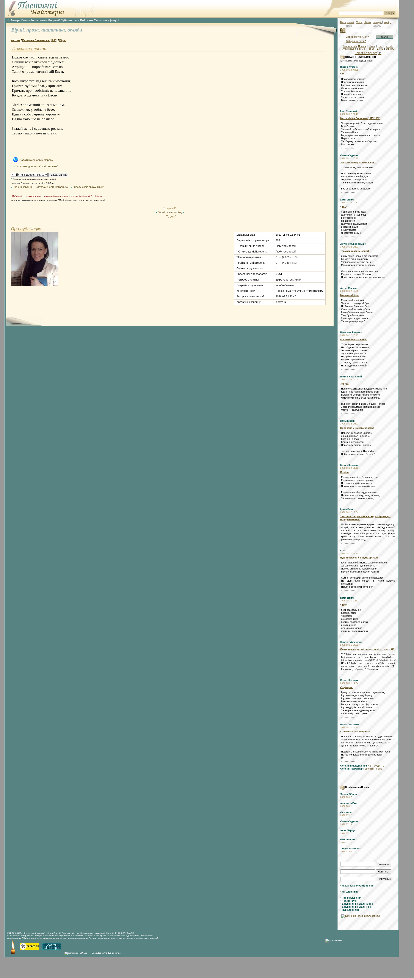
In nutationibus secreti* (353, 339)
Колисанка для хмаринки (355, 731)
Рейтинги (86, 20)
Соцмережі (346, 687)
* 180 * (343, 605)
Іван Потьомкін (349, 111)
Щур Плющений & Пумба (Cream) (359, 557)
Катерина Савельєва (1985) (39, 40)
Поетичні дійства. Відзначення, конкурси (83, 933)
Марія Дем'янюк (349, 724)
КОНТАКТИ (128, 933)
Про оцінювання (23, 187)
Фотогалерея (350, 46)
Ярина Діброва (349, 794)
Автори (15, 20)
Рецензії (54, 20)
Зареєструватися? (357, 36)
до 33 (362, 48)
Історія (389, 46)
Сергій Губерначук (351, 642)
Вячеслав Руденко (351, 332)
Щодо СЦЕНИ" (113, 933)
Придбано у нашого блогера (357, 428)
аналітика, (54, 30)
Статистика (101, 20)
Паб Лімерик (347, 421)
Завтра (344, 383)
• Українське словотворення (357, 885)
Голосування (347, 22)
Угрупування (349, 48)
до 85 (380, 48)
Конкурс (377, 22)
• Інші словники (349, 910)
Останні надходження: (353, 765)
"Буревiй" (169, 208)
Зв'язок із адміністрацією (52, 187)
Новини (362, 46)
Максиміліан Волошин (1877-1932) (360, 118)
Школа (367, 22)
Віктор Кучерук (349, 67)
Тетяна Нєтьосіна (350, 848)
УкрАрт (387, 22)
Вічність (390, 48)
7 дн (370, 765)
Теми (359, 22)
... (383, 765)
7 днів (379, 768)
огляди (74, 30)
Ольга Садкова (349, 155)
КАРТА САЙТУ (14, 933)
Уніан (372, 46)
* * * (342, 74)
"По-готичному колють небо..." (358, 162)
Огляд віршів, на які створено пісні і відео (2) (367, 649)
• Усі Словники (349, 891)
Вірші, (18, 30)
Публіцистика (70, 20)
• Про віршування (350, 897)
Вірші (62, 40)
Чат (381, 46)
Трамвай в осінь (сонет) (354, 251)
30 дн (377, 765)
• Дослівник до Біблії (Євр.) (356, 903)
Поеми (25, 20)
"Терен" (170, 216)
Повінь (344, 472)
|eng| (113, 20)
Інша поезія (39, 20)
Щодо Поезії (53, 933)
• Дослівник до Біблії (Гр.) (355, 906)
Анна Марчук (348, 830)
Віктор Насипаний (351, 376)
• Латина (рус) (348, 900)
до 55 (372, 48)
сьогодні (369, 768)
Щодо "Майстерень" (35, 933)
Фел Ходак (346, 812)
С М (342, 550)
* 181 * (343, 206)
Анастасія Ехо (348, 803)
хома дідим (347, 199)
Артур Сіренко (349, 288)
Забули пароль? (356, 41)
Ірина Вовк (346, 509)
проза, (33, 30)
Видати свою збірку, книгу (88, 187)
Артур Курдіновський (353, 244)
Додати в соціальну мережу (36, 160)
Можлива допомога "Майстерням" (37, 166)
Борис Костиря (349, 465)
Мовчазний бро (349, 295)
